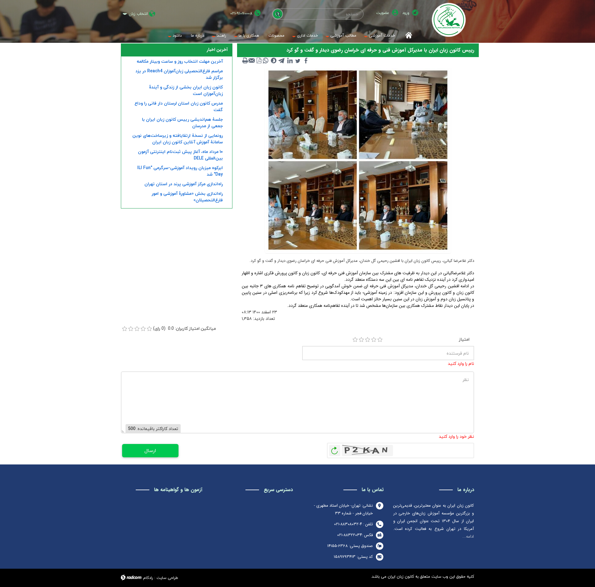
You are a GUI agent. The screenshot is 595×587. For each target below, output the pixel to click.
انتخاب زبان (138, 14)
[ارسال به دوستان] (252, 60)
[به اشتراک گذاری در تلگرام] (281, 60)
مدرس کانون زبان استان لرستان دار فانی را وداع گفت (178, 106)
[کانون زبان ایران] (448, 20)
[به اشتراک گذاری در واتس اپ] (265, 60)
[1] (355, 340)
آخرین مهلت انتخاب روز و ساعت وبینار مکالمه (180, 61)
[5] (380, 340)
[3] (367, 340)
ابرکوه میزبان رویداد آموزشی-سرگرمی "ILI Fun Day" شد (180, 171)
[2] (361, 340)
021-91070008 (241, 13)
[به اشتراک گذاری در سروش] (273, 60)
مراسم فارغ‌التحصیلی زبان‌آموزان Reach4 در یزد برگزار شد (179, 74)
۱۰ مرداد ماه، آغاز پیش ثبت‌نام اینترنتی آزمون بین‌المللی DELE (180, 155)
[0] (124, 329)
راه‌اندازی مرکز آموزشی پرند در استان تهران (183, 184)
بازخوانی (334, 449)
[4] (374, 340)
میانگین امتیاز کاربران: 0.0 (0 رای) (184, 328)
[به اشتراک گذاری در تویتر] (298, 60)
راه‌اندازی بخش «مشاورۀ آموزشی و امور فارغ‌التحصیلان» (187, 197)
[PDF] (259, 60)
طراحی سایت (167, 577)
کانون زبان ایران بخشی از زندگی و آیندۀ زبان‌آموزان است (186, 90)
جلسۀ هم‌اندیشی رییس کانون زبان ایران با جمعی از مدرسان (182, 122)
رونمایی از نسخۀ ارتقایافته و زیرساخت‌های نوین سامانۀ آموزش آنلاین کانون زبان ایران (177, 139)
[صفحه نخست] (407, 36)
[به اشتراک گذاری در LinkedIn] (290, 60)
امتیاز (464, 339)
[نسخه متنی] (245, 60)
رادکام (148, 577)
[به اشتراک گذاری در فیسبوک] (306, 60)
